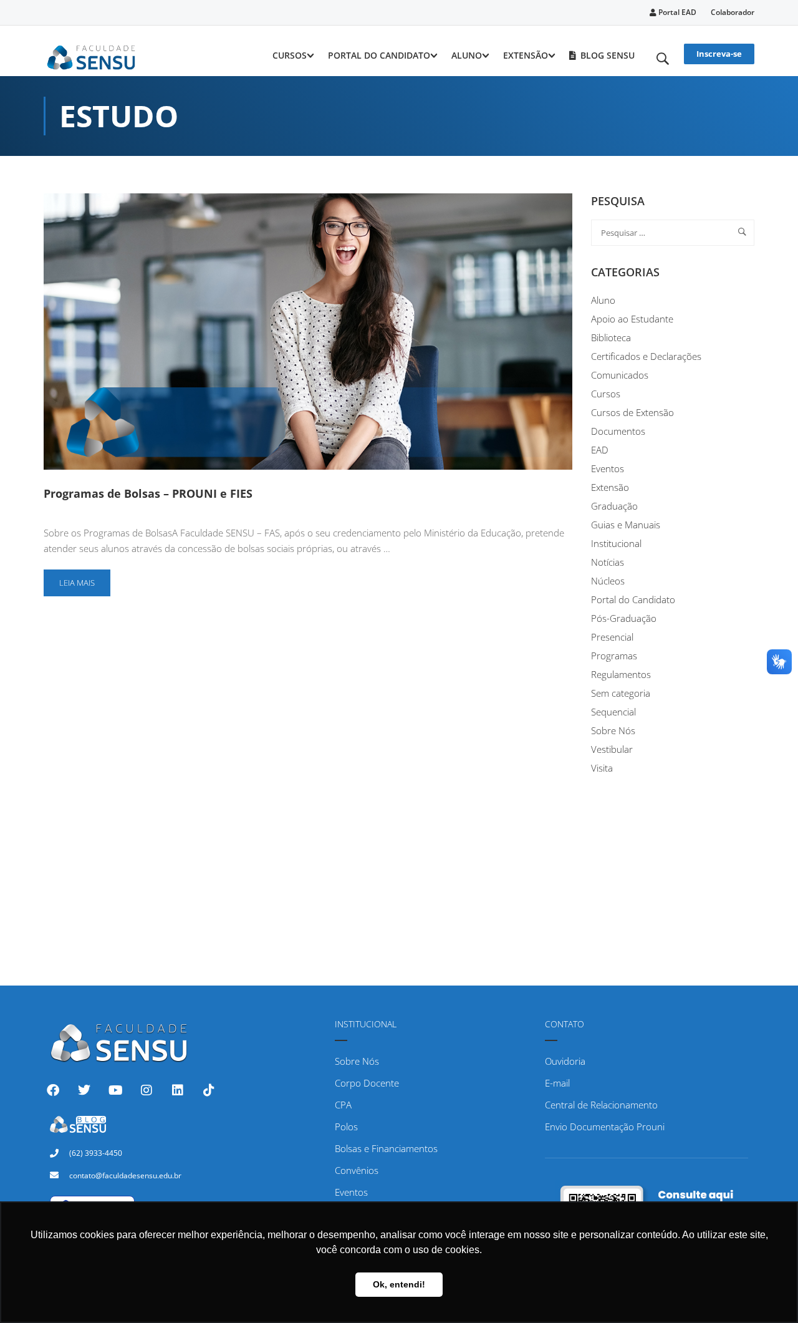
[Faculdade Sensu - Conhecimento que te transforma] (91, 55)
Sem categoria (620, 693)
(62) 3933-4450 (95, 1153)
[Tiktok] (208, 1090)
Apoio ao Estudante (632, 319)
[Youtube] (115, 1090)
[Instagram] (146, 1090)
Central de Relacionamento (601, 1104)
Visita (602, 768)
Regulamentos (621, 674)
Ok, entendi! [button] (399, 1284)
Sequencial (613, 711)
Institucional (616, 543)
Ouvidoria (565, 1061)
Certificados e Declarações (646, 356)
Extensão (525, 55)
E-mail (557, 1083)
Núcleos (608, 580)
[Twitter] (84, 1090)
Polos (346, 1126)
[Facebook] (53, 1090)
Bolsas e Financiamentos (386, 1148)
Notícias (607, 562)
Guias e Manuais (625, 524)
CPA (343, 1104)
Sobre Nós (613, 730)
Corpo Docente (367, 1083)
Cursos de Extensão (632, 412)
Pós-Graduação (623, 618)
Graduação (614, 506)
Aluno (466, 55)
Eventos (607, 468)
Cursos (289, 55)
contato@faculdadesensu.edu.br (125, 1175)
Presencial (612, 637)
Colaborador (732, 12)
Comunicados (619, 375)
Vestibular (612, 749)
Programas (614, 655)
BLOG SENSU (607, 55)
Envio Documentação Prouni (605, 1126)
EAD (599, 449)
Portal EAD (676, 12)
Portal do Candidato (379, 55)
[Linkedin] (177, 1090)
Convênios (356, 1170)
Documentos (618, 431)
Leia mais (83, 578)
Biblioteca (611, 337)
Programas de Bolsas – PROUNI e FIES (148, 493)
